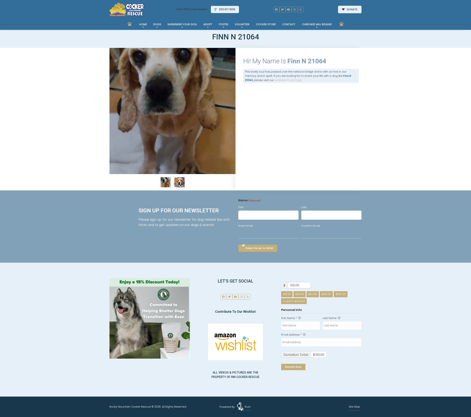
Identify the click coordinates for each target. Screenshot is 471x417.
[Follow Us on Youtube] (288, 10)
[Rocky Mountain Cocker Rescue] (126, 10)
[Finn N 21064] (172, 111)
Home (143, 24)
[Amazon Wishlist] (235, 341)
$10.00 (287, 294)
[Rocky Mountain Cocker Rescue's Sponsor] (149, 318)
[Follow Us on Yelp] (301, 10)
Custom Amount (294, 301)
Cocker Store (266, 24)
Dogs (157, 24)
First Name (289, 318)
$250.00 (341, 294)
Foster (223, 24)
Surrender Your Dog (182, 24)
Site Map (354, 407)
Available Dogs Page (288, 80)
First (241, 207)
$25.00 (299, 294)
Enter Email (245, 226)
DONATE (351, 9)
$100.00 (326, 294)
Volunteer (242, 24)
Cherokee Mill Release (317, 24)
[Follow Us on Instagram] (295, 10)
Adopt (207, 24)
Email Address (291, 335)
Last (304, 207)
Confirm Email (310, 226)
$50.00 (312, 294)
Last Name (330, 318)
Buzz (248, 407)
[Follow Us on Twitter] (282, 10)
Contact (288, 24)
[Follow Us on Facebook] (276, 10)
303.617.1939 (226, 9)
